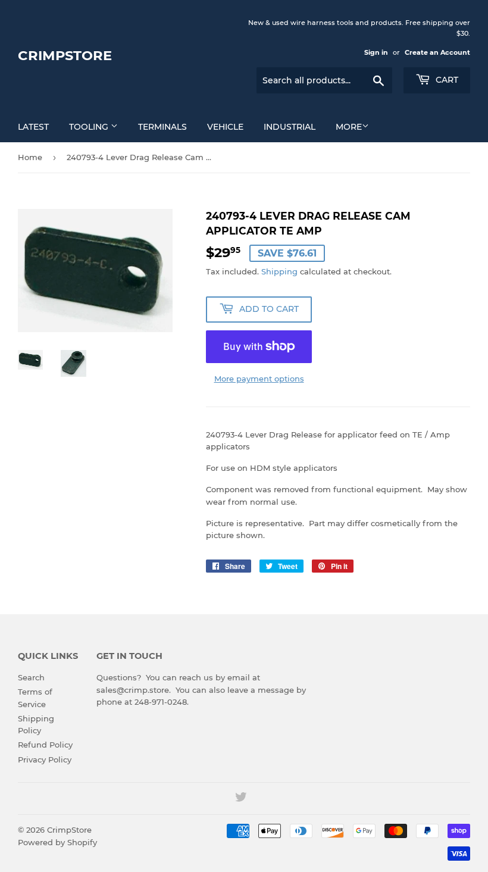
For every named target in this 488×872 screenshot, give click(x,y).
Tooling (90, 126)
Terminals (162, 126)
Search (31, 677)
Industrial (289, 126)
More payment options (259, 378)
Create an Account (437, 52)
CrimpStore (65, 55)
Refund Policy (45, 744)
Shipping (279, 271)
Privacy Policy (44, 759)
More (349, 126)
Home (30, 157)
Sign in (376, 52)
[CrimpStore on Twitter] (241, 799)
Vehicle (225, 126)
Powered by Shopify (57, 842)
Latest (33, 126)
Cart (445, 79)
